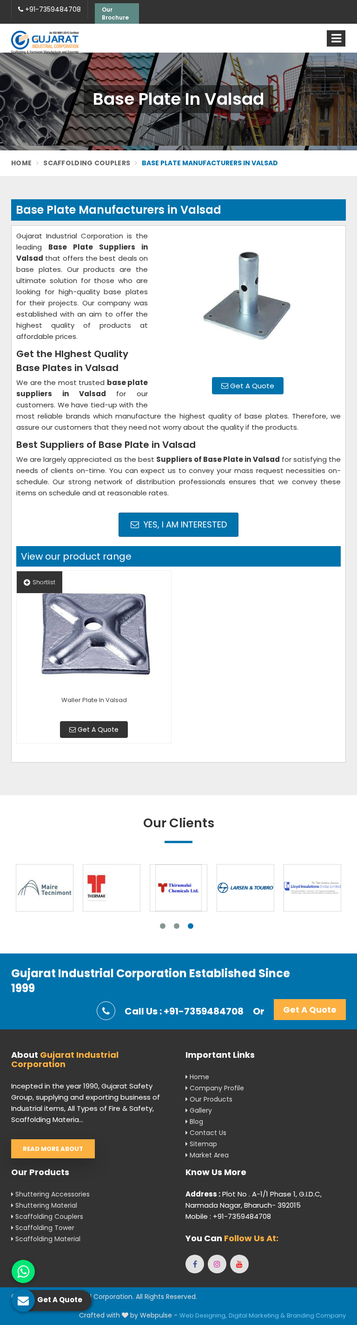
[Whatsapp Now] (23, 1271)
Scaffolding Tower (43, 1227)
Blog (195, 1121)
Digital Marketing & (257, 1315)
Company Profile (216, 1088)
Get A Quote (251, 386)
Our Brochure (115, 13)
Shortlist (44, 582)
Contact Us (207, 1132)
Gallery (200, 1110)
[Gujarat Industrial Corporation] (45, 42)
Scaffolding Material (46, 1239)
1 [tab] (162, 926)
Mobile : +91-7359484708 (228, 1216)
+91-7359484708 (52, 9)
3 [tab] (190, 926)
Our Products (210, 1099)
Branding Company (316, 1315)
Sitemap (202, 1144)
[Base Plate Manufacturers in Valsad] (248, 300)
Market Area (208, 1155)
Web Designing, (203, 1315)
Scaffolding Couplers (86, 163)
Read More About (53, 1148)
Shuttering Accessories (51, 1194)
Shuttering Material (45, 1205)
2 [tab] (176, 926)
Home (21, 163)
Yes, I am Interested (184, 524)
